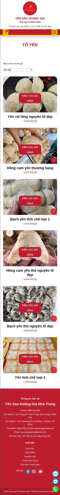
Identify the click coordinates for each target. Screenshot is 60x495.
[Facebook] (28, 471)
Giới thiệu (30, 448)
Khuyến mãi (30, 456)
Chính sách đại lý (30, 460)
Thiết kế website (38, 491)
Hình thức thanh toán (30, 464)
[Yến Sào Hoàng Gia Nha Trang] (30, 8)
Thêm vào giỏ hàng (30, 98)
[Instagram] (34, 471)
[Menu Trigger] (54, 32)
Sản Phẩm (30, 452)
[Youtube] (40, 471)
